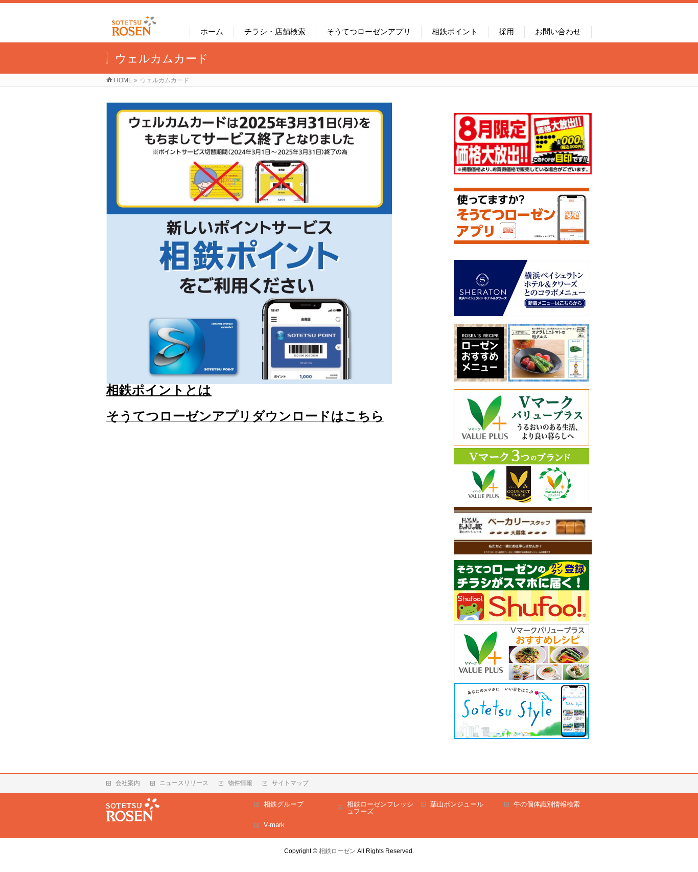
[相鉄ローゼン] (134, 36)
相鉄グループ (284, 804)
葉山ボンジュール (456, 804)
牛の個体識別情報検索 (547, 804)
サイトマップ (290, 783)
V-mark (274, 825)
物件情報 (240, 783)
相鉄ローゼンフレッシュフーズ (380, 807)
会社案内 (127, 783)
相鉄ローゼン (337, 851)
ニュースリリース (183, 783)
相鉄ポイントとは (159, 390)
